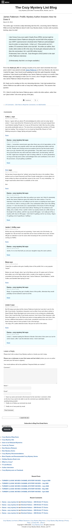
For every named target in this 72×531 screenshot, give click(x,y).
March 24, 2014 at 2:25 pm (13, 248)
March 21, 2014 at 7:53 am (11, 172)
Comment (7, 367)
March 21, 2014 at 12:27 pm (11, 229)
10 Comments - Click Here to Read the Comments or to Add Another (25, 104)
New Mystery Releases (9, 448)
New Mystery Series (8, 451)
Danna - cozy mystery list (10, 502)
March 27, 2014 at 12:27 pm (11, 306)
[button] (3, 2)
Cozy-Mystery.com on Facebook (12, 470)
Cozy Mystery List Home (10, 520)
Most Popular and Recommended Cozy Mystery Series (20, 456)
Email (6, 391)
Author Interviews (8, 467)
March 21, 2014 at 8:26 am (13, 142)
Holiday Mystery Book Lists (11, 459)
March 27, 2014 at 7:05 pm (13, 334)
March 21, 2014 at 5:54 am (11, 118)
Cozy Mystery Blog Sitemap (55, 520)
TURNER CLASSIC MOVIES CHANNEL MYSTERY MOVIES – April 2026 (25, 491)
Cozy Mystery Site (8, 440)
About (42, 522)
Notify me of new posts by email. (15, 406)
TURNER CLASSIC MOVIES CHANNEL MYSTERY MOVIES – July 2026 (25, 483)
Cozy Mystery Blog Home (10, 437)
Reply (7, 135)
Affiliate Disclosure (24, 520)
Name (6, 385)
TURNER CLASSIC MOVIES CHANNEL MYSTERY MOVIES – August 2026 (26, 480)
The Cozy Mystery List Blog (36, 7)
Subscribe (7, 429)
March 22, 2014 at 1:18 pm (13, 289)
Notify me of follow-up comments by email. (18, 403)
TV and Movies (7, 464)
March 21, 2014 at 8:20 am (13, 195)
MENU (7, 2)
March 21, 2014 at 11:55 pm (11, 264)
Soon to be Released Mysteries (12, 442)
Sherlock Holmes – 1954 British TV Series (34, 502)
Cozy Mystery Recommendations (13, 453)
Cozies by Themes (8, 445)
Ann (6, 170)
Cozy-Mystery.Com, (38, 524)
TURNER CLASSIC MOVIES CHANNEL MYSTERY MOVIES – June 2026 (25, 486)
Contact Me (35, 522)
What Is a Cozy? (7, 462)
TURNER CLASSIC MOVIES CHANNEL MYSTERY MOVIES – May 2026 (25, 489)
